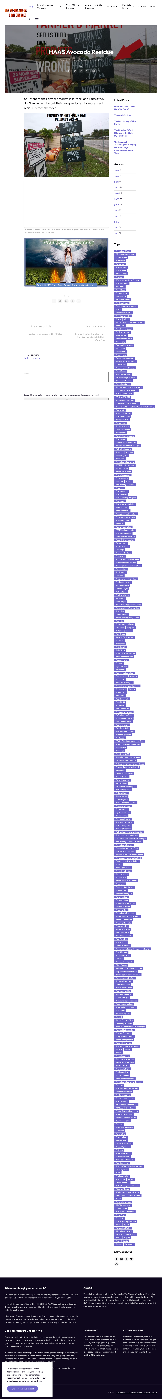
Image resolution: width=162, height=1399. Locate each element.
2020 (117, 199)
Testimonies (112, 6)
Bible (152, 6)
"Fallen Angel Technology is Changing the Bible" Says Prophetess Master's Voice (125, 148)
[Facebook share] (68, 71)
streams (142, 6)
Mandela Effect (126, 6)
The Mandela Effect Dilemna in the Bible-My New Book (124, 133)
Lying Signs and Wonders (45, 6)
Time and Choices (122, 115)
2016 (116, 222)
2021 (116, 193)
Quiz (60, 6)
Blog (31, 6)
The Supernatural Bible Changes (129, 1392)
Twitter (27, 358)
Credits (154, 1392)
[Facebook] (116, 1259)
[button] (30, 19)
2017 (116, 216)
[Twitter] (131, 1259)
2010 (116, 233)
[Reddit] (116, 1264)
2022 (116, 187)
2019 (116, 205)
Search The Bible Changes (93, 6)
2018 (116, 210)
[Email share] (93, 71)
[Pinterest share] (87, 71)
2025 (116, 170)
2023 (116, 182)
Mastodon (35, 358)
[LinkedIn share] (81, 71)
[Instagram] (121, 1259)
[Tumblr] (126, 1259)
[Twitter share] (75, 71)
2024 (117, 176)
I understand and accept (22, 1388)
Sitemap (146, 1392)
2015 (116, 227)
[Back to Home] (16, 13)
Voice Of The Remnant (72, 6)
